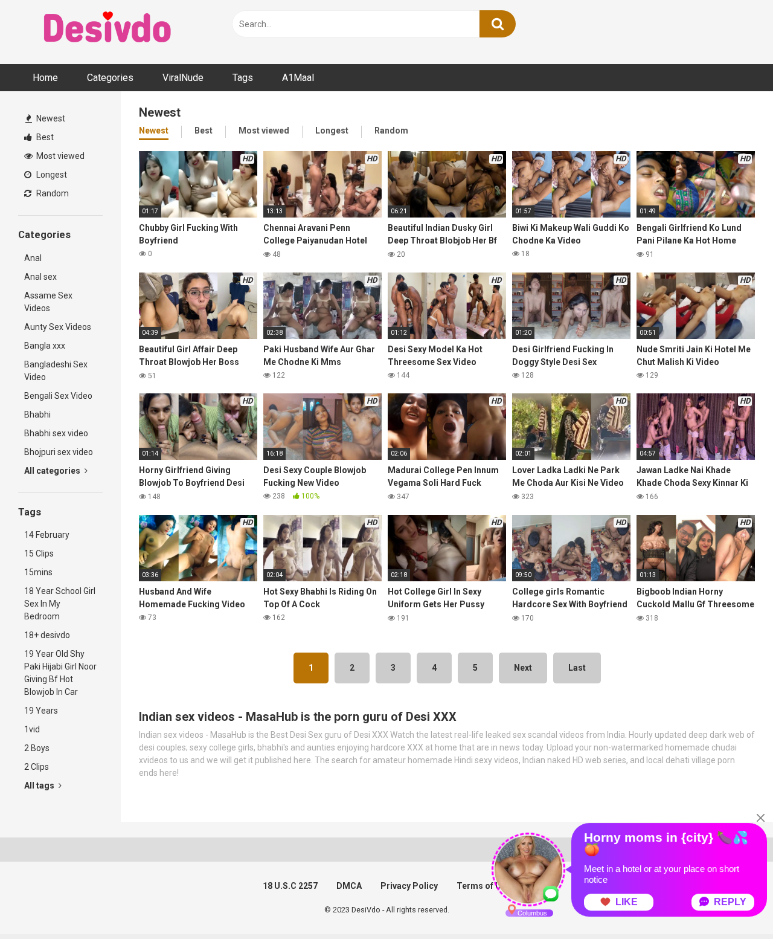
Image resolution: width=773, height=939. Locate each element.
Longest (50, 174)
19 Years (41, 710)
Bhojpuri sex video (58, 452)
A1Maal (298, 77)
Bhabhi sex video (56, 433)
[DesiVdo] (108, 29)
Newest (49, 118)
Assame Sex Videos (48, 302)
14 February (46, 535)
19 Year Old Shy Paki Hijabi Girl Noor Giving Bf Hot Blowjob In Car (60, 673)
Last (577, 668)
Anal (33, 258)
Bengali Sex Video (58, 396)
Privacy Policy (409, 886)
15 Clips (39, 553)
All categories (53, 471)
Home (45, 77)
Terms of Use (484, 886)
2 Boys (37, 748)
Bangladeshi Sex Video (56, 371)
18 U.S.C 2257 (290, 886)
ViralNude (183, 77)
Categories (110, 77)
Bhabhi (37, 414)
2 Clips (36, 767)
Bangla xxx (44, 345)
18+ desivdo (47, 635)
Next (523, 668)
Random (51, 193)
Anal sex (40, 277)
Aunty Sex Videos (57, 327)
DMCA (349, 886)
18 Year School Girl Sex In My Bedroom (59, 603)
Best (44, 137)
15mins (38, 572)
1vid (32, 729)
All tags (40, 785)
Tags (243, 77)
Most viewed (59, 156)
